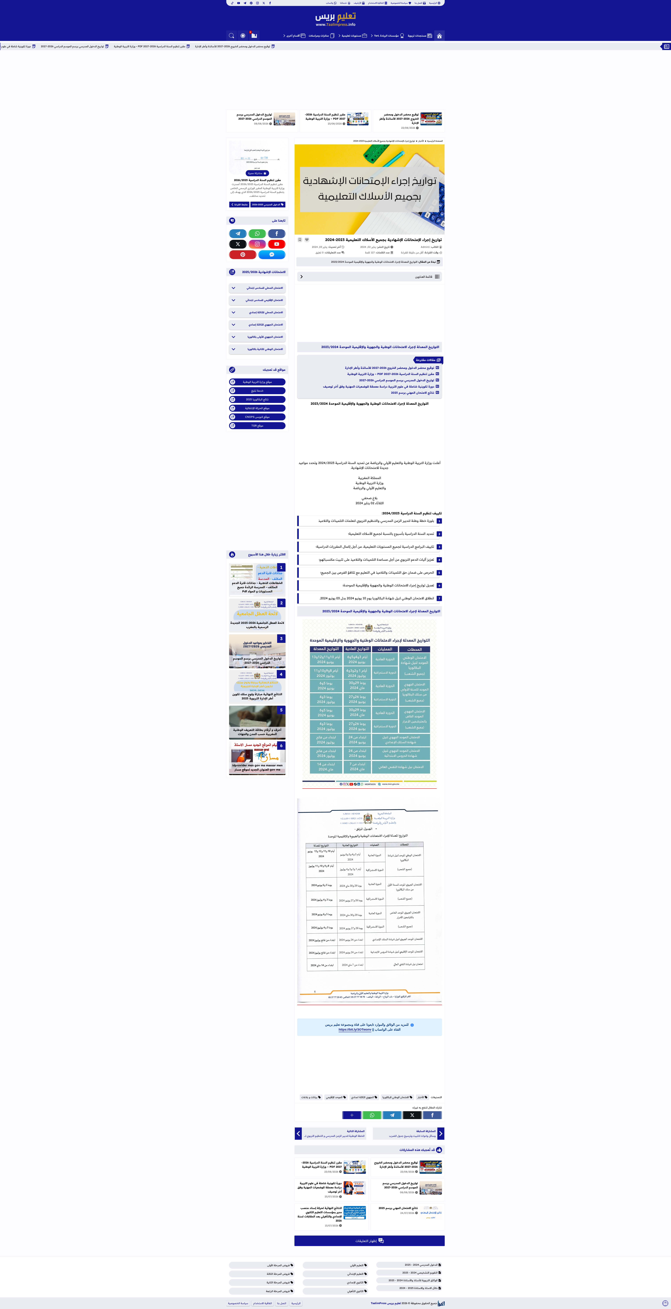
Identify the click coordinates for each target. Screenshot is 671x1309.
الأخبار (421, 141)
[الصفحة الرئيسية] (439, 35)
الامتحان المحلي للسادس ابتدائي (265, 287)
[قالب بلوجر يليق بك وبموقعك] (441, 1303)
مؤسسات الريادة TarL (386, 35)
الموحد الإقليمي (334, 1097)
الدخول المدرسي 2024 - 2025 (421, 1264)
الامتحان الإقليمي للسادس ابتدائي (264, 300)
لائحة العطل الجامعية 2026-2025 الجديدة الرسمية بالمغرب (257, 625)
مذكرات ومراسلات (319, 35)
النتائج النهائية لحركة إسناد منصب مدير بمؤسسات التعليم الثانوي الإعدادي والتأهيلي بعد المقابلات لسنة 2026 (320, 1214)
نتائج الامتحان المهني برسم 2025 (412, 392)
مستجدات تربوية (417, 35)
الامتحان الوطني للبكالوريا (396, 1097)
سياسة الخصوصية (399, 3)
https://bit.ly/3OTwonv (355, 1029)
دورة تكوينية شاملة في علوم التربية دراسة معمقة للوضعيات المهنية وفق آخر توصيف (101, 46)
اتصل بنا (418, 3)
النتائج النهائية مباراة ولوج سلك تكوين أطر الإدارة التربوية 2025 (257, 696)
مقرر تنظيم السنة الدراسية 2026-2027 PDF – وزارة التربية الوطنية (264, 46)
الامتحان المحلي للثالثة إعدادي (266, 312)
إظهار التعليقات (366, 1241)
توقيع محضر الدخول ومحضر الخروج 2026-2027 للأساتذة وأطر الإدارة (347, 46)
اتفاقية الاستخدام (376, 3)
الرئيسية (433, 3)
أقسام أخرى (293, 35)
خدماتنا (343, 3)
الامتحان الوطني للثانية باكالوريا (265, 349)
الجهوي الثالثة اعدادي (362, 1097)
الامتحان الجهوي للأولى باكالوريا (265, 336)
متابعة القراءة (241, 204)
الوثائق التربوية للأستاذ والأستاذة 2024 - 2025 (413, 1280)
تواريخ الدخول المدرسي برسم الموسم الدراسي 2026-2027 (187, 46)
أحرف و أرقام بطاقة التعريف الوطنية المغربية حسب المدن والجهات (257, 732)
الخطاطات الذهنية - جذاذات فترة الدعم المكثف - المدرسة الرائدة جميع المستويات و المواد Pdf (257, 587)
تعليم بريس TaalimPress (386, 1303)
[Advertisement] (335, 79)
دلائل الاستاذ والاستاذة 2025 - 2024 (418, 1288)
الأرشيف (357, 3)
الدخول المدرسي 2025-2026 (266, 204)
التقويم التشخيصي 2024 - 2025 (420, 1272)
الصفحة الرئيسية (435, 141)
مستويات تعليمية (351, 35)
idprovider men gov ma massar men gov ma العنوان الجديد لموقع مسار (257, 767)
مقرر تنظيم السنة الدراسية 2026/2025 (257, 180)
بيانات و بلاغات (309, 1097)
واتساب (329, 3)
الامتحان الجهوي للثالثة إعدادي (266, 324)
